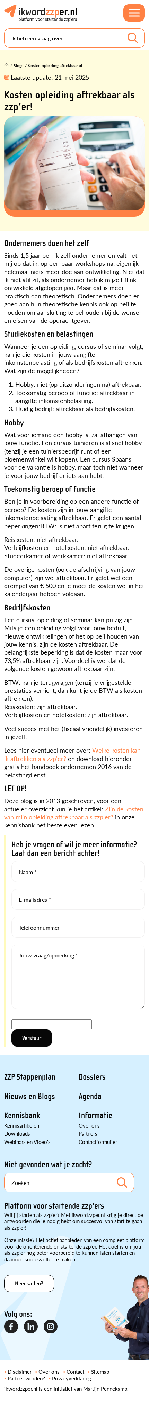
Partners (88, 1133)
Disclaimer (20, 1371)
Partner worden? (26, 1378)
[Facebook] (11, 1327)
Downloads (17, 1133)
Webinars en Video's (27, 1141)
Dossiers (92, 1077)
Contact (75, 1371)
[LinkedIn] (31, 1327)
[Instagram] (51, 1327)
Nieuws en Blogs (29, 1096)
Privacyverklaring (71, 1378)
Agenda (90, 1096)
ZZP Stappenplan (29, 1077)
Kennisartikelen (21, 1125)
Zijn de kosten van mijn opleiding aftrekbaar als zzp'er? (73, 812)
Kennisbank (22, 1115)
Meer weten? (29, 1283)
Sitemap (100, 1371)
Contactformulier (98, 1141)
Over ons (89, 1125)
